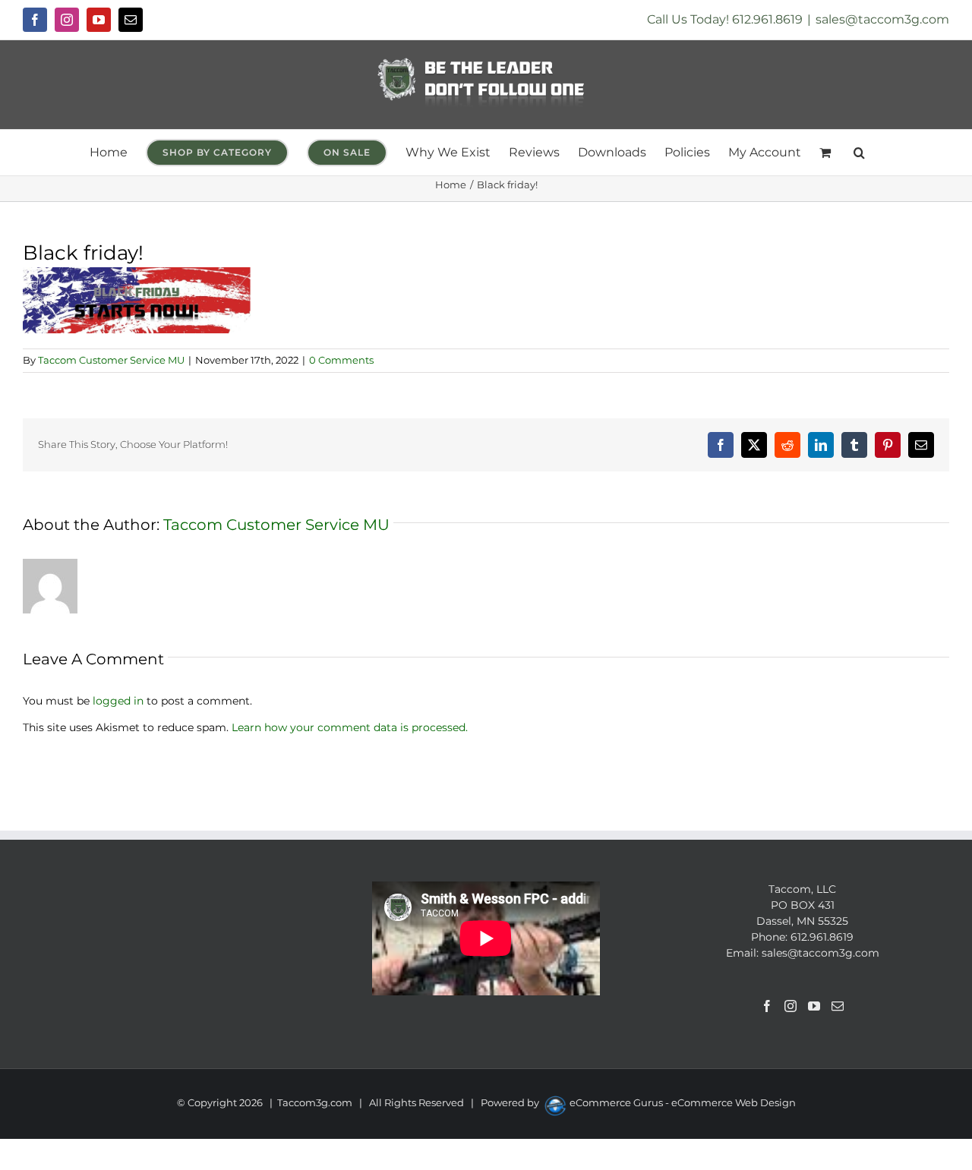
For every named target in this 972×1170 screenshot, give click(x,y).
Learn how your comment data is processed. (350, 727)
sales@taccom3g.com (882, 19)
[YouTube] (814, 1006)
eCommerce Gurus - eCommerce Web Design (683, 1102)
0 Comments (341, 360)
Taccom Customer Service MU (111, 360)
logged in (118, 701)
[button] (859, 152)
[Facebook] (767, 1006)
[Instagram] (790, 1006)
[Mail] (838, 1006)
